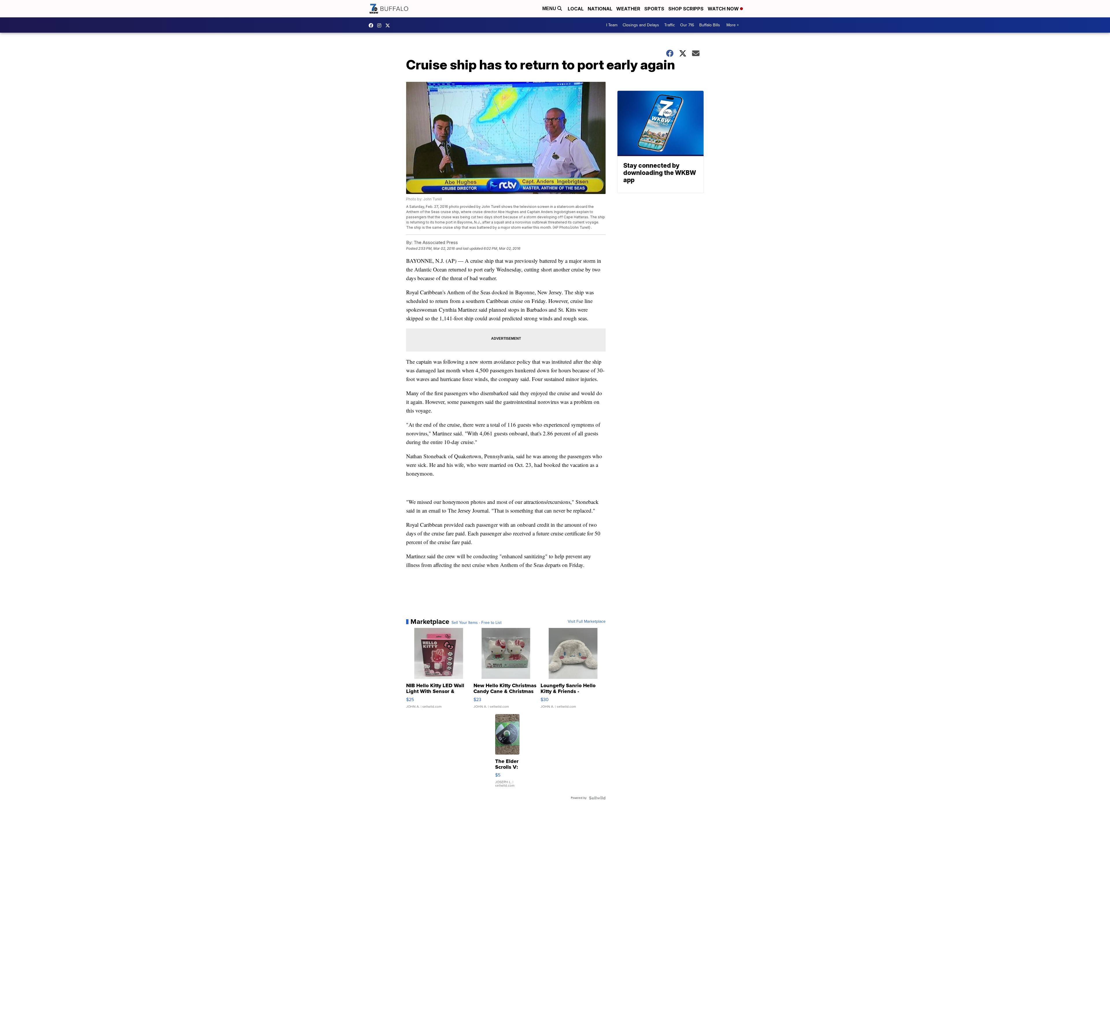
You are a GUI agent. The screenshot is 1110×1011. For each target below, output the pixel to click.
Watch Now (724, 9)
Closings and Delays (641, 25)
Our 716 (687, 25)
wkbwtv (372, 25)
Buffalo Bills (709, 25)
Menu (549, 8)
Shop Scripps (686, 9)
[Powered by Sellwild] (597, 798)
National (600, 9)
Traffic (669, 25)
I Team (611, 25)
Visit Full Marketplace (587, 622)
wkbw (380, 25)
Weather (628, 9)
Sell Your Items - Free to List (477, 623)
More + (732, 25)
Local (576, 9)
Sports (654, 9)
